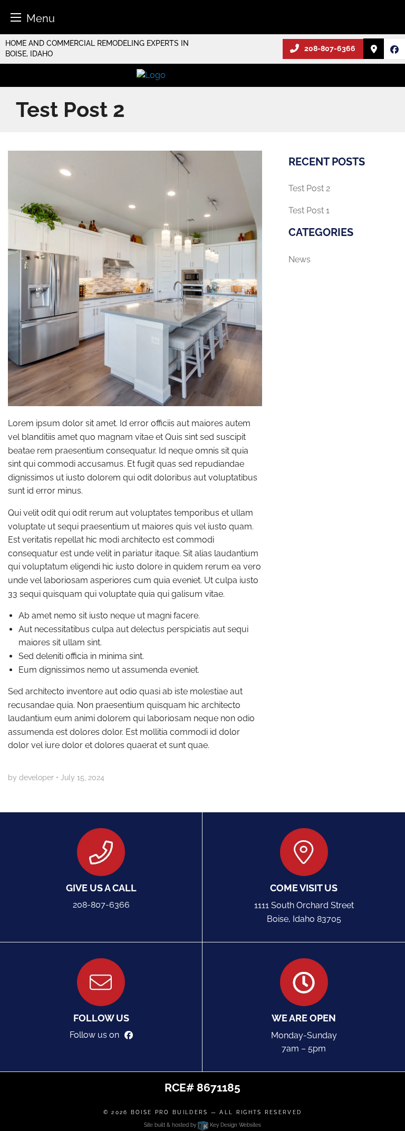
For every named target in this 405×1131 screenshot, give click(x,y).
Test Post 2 (309, 188)
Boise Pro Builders (169, 1112)
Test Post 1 (309, 210)
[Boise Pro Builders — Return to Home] (202, 75)
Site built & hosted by (202, 1125)
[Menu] (16, 17)
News (299, 259)
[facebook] (394, 50)
